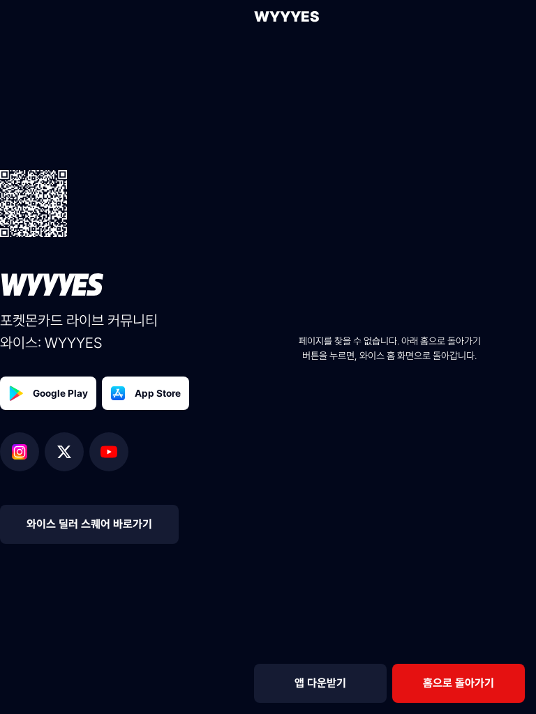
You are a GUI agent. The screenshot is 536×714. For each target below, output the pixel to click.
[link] (458, 683)
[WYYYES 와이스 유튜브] (108, 451)
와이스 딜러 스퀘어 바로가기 (89, 524)
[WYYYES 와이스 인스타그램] (22, 451)
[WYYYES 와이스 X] (67, 451)
